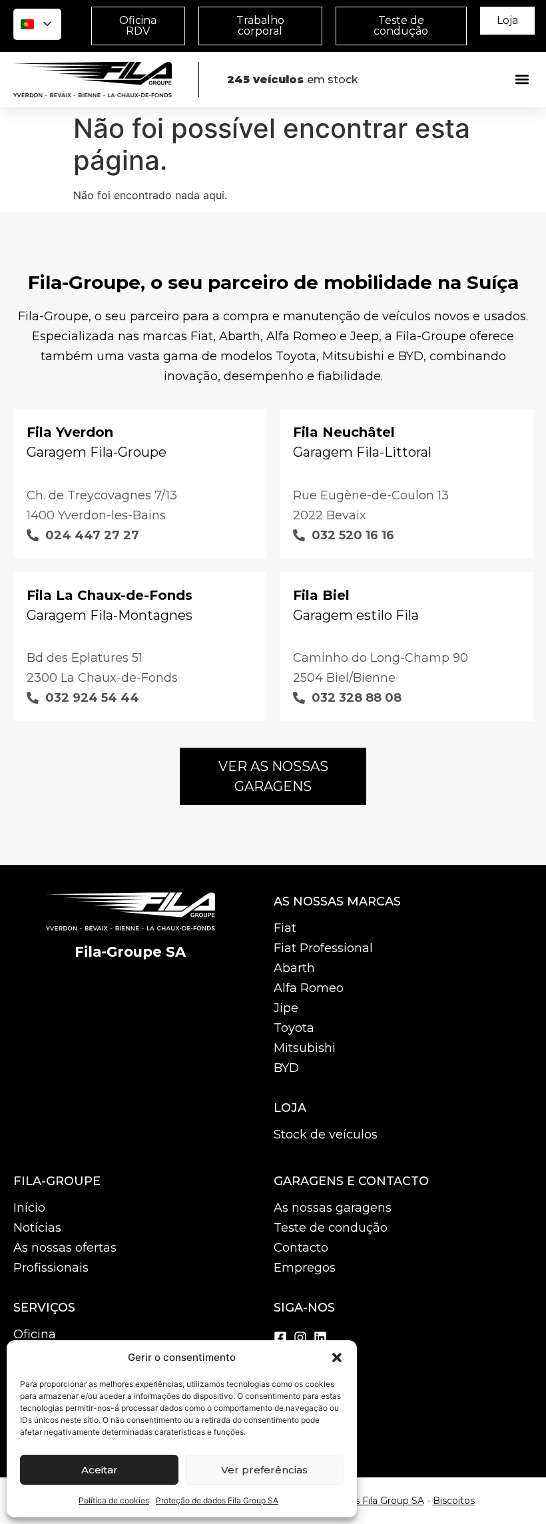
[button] (337, 1357)
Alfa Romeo (309, 988)
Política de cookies (114, 1500)
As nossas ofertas (65, 1247)
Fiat (285, 928)
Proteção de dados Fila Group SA (217, 1500)
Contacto (301, 1247)
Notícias (37, 1227)
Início (29, 1207)
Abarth (294, 968)
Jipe (286, 1008)
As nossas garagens (333, 1207)
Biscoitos (454, 1501)
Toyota (294, 1028)
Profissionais (51, 1267)
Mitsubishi (305, 1048)
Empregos (305, 1267)
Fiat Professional (323, 948)
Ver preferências (264, 1469)
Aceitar (99, 1469)
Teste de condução (331, 1227)
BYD (286, 1068)
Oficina (34, 1334)
